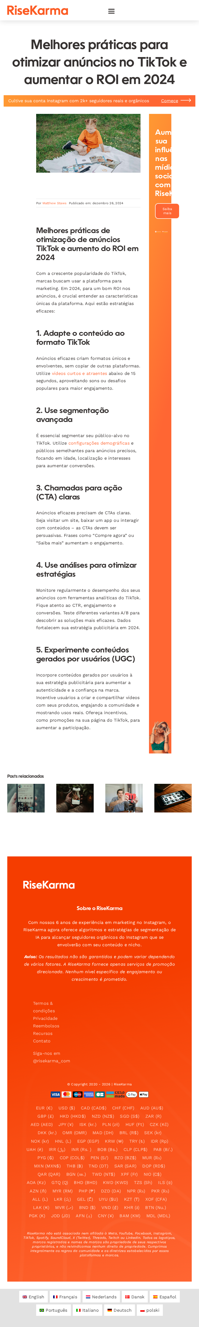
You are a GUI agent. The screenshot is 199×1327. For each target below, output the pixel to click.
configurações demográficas (99, 443)
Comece (169, 100)
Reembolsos (46, 1025)
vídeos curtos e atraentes (79, 373)
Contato (42, 1040)
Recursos (43, 1033)
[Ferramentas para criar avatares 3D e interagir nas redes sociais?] (75, 798)
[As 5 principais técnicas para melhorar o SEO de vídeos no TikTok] (26, 798)
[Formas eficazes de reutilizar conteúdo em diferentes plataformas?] (124, 798)
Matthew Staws (54, 203)
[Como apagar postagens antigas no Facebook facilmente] (173, 798)
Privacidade (45, 1018)
